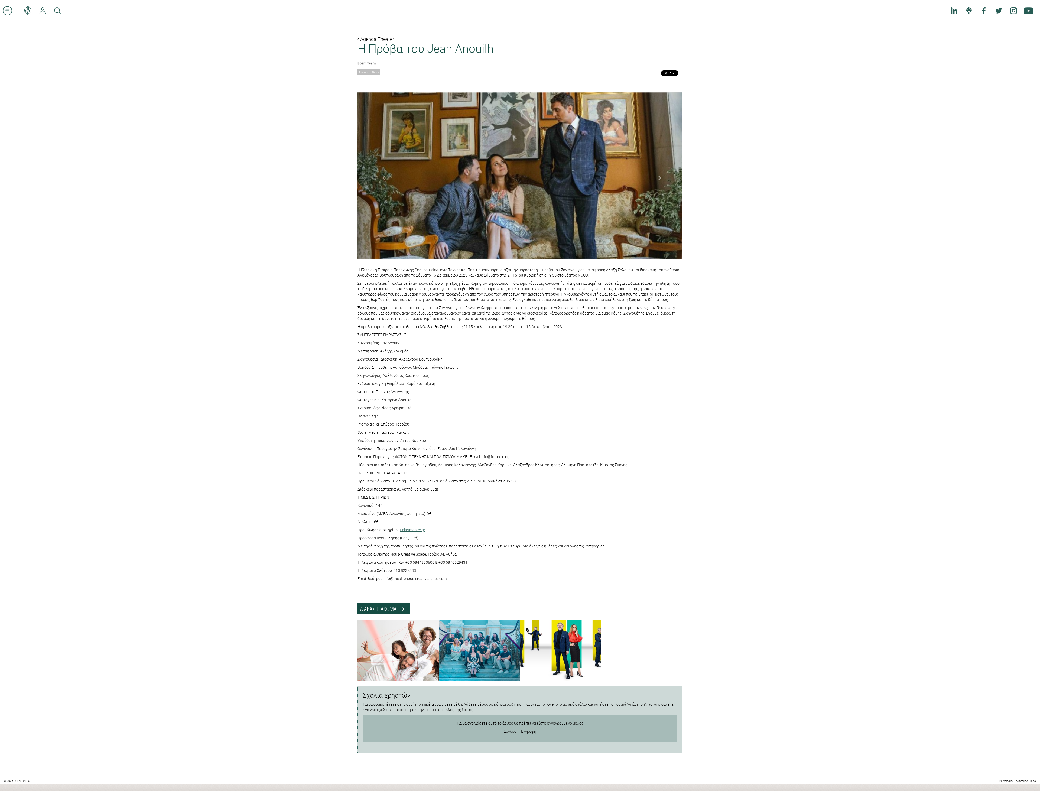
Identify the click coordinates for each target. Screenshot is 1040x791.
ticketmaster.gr (412, 529)
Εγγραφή (528, 731)
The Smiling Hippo (1025, 781)
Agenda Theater (376, 39)
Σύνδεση (511, 731)
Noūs (375, 72)
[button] (382, 175)
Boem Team (367, 63)
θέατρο (363, 72)
